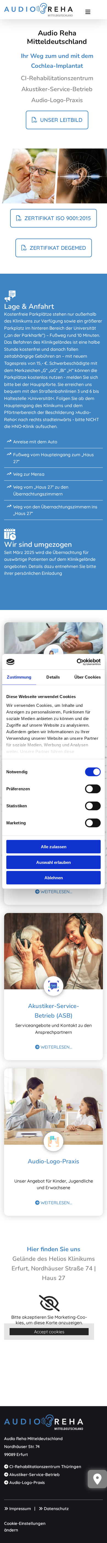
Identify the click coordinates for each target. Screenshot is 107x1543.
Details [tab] (53, 677)
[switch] (93, 789)
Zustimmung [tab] (19, 677)
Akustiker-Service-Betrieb (34, 1474)
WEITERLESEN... (53, 891)
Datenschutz (56, 1508)
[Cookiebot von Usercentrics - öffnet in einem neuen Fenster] (77, 661)
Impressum (20, 1508)
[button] (88, 10)
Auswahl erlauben (53, 862)
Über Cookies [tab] (87, 677)
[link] (49, 1303)
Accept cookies (49, 1331)
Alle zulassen (53, 846)
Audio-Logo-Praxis (53, 1161)
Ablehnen (53, 877)
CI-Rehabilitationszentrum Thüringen (45, 1466)
